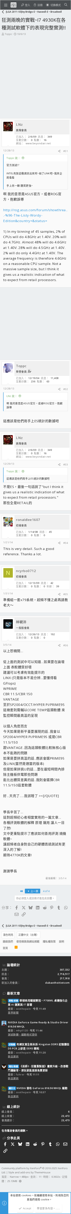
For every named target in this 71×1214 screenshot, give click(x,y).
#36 (65, 645)
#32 (65, 389)
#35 (65, 594)
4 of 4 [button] (46, 891)
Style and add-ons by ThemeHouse (29, 1172)
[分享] (59, 151)
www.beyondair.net (38, 143)
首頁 (5, 948)
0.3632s (55, 1176)
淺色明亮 (8, 934)
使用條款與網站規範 (27, 941)
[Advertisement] (35, 73)
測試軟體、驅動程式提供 (22, 1034)
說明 (61, 941)
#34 (65, 543)
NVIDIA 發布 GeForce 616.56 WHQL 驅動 (38, 1088)
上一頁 (34, 891)
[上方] (11, 948)
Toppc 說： (13, 158)
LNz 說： (12, 396)
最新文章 (13, 993)
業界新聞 (13, 1012)
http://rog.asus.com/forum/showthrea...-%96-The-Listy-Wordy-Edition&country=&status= (35, 215)
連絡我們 (8, 941)
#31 (65, 151)
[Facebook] (3, 1186)
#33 (65, 464)
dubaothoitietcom (57, 982)
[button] (6, 4)
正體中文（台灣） (28, 934)
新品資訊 (13, 1056)
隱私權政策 (49, 941)
